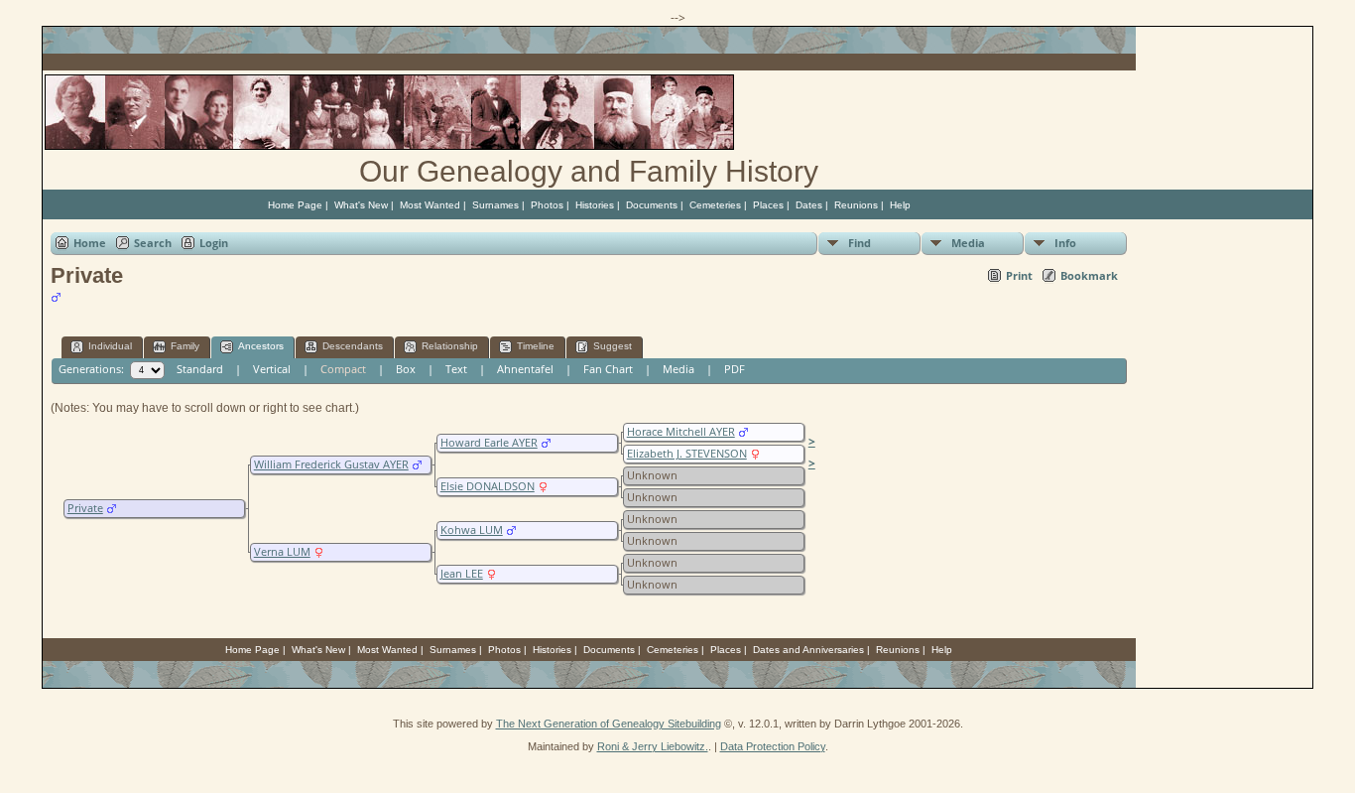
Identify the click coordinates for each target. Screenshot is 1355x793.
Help (900, 204)
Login (213, 242)
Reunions (856, 204)
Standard (200, 368)
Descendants (352, 345)
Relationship (450, 345)
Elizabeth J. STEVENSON (687, 454)
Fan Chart (608, 368)
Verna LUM (282, 552)
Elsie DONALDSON (487, 486)
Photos (547, 204)
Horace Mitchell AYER (681, 432)
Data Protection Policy (772, 746)
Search (153, 242)
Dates (809, 204)
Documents (652, 204)
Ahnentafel (525, 368)
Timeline (535, 345)
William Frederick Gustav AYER (331, 464)
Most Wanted (430, 204)
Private (85, 508)
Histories (594, 204)
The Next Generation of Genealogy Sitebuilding (608, 723)
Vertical (272, 368)
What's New (361, 204)
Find (859, 242)
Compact (343, 368)
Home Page (295, 204)
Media (968, 242)
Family (185, 345)
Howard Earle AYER (489, 443)
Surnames (495, 204)
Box (406, 368)
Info (1065, 242)
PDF (734, 368)
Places (768, 204)
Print (1019, 275)
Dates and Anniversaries (808, 649)
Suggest (612, 345)
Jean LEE (461, 574)
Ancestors (261, 345)
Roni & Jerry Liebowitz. (652, 746)
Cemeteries (715, 204)
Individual (110, 345)
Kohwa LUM (471, 530)
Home (89, 242)
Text (456, 368)
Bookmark (1089, 275)
